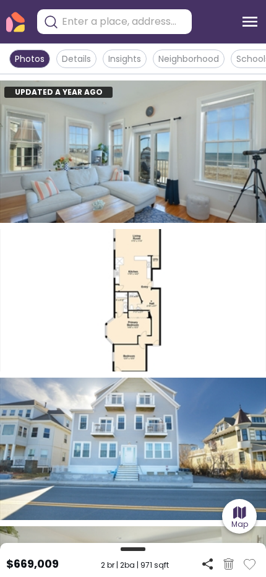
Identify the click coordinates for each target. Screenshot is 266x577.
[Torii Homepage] (15, 22)
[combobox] (124, 22)
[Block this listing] (228, 564)
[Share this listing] (207, 564)
